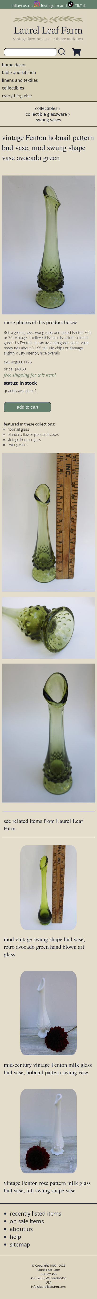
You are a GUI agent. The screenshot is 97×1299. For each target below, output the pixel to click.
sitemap (20, 1244)
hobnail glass (18, 429)
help (15, 1236)
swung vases (48, 120)
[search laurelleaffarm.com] (63, 52)
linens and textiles (20, 80)
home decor (14, 64)
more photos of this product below (40, 322)
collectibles (13, 88)
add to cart (27, 407)
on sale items (27, 1221)
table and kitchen (19, 72)
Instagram (50, 5)
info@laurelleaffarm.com (48, 1286)
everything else (17, 95)
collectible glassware (46, 114)
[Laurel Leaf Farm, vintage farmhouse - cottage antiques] (48, 28)
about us (21, 1229)
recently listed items (35, 1213)
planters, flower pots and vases (33, 434)
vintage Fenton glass (24, 439)
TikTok (80, 5)
